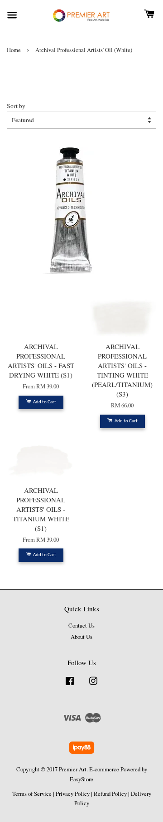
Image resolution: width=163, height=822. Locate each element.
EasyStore (81, 779)
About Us (81, 637)
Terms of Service (32, 794)
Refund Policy (110, 794)
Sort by (16, 106)
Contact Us (81, 625)
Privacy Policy (73, 794)
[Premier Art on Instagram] (93, 685)
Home (14, 50)
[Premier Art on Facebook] (69, 685)
